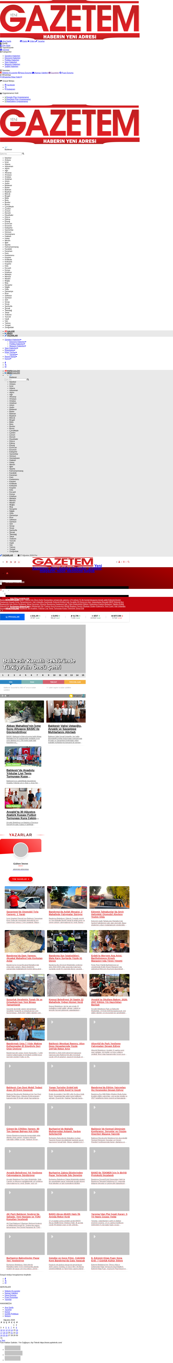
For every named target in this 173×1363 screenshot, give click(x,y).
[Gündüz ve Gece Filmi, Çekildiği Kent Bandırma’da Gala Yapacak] (67, 1243)
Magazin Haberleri (12, 64)
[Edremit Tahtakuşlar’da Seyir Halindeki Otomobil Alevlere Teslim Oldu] (109, 897)
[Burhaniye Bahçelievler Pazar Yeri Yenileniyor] (25, 1243)
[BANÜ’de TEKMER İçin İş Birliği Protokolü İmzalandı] (109, 1158)
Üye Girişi (6, 45)
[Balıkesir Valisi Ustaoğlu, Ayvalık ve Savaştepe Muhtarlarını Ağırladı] (66, 711)
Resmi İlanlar (10, 357)
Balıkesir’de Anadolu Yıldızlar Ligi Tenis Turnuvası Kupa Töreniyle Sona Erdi (52, 608)
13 (9, 1330)
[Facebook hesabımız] (5, 363)
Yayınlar (5, 50)
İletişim (8, 1316)
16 (17, 1330)
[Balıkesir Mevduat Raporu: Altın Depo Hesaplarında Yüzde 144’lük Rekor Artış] (67, 1029)
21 (12, 1333)
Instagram (10, 89)
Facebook (10, 85)
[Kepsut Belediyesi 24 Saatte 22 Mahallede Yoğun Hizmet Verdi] (67, 985)
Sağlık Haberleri (11, 66)
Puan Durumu (67, 73)
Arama (16, 41)
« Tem (2, 1340)
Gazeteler (54, 73)
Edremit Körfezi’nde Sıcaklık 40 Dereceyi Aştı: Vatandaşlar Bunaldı (81, 602)
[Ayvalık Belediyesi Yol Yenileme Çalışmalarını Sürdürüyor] (25, 1158)
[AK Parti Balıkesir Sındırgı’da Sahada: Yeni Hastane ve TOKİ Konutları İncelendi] (25, 1199)
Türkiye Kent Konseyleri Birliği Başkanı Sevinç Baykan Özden (70, 606)
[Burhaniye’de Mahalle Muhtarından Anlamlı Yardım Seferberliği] (67, 1114)
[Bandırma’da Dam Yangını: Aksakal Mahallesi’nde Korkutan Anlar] (25, 941)
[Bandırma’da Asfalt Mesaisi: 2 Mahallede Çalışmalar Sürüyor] (67, 897)
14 (12, 1330)
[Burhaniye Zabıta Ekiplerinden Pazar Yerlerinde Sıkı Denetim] (67, 1158)
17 (1, 1333)
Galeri (25, 41)
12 (7, 1330)
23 (17, 1333)
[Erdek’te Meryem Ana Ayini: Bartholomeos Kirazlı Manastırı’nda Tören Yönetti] (109, 941)
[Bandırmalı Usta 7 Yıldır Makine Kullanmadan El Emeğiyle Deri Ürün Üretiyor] (25, 1029)
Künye (7, 359)
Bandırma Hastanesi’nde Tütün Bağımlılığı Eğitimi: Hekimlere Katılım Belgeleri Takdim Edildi (85, 604)
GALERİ (13, 371)
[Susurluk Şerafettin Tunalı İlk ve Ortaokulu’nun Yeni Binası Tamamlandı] (25, 985)
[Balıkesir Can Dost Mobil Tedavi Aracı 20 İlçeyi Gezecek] (25, 1073)
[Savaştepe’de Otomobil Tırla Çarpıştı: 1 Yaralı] (25, 897)
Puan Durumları (11, 1297)
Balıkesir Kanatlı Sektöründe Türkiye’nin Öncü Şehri (21, 600)
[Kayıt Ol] (119, 562)
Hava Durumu (25, 73)
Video (32, 41)
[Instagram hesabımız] (5, 367)
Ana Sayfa (6, 41)
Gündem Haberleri (12, 56)
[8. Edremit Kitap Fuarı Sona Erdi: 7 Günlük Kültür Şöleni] (109, 1243)
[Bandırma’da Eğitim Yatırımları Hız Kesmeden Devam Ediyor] (109, 1073)
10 (1, 1330)
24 (1, 1335)
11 (4, 1330)
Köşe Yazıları (10, 352)
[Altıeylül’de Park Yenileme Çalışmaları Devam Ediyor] (109, 1029)
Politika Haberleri (12, 60)
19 (7, 1333)
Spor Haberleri (11, 62)
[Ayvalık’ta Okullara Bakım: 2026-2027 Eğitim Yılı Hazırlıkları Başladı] (109, 985)
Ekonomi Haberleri (12, 58)
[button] (7, 573)
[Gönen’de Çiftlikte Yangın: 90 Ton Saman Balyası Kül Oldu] (25, 1114)
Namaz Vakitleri (41, 73)
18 (4, 1333)
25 (4, 1335)
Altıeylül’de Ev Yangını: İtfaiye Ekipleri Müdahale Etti (22, 606)
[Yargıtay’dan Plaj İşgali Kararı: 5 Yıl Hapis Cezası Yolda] (109, 1199)
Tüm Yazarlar (19, 879)
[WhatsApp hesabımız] (19, 562)
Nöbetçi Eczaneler (10, 73)
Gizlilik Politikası (11, 1314)
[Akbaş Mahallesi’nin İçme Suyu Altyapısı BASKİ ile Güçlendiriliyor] (24, 711)
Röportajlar (9, 350)
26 (7, 1335)
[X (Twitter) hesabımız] (6, 87)
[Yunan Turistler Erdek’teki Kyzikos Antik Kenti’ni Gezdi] (67, 1073)
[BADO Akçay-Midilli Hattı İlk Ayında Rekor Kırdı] (67, 1199)
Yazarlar (41, 41)
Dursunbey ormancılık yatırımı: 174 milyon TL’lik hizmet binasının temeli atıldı (76, 600)
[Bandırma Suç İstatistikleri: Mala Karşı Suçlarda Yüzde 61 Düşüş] (67, 941)
